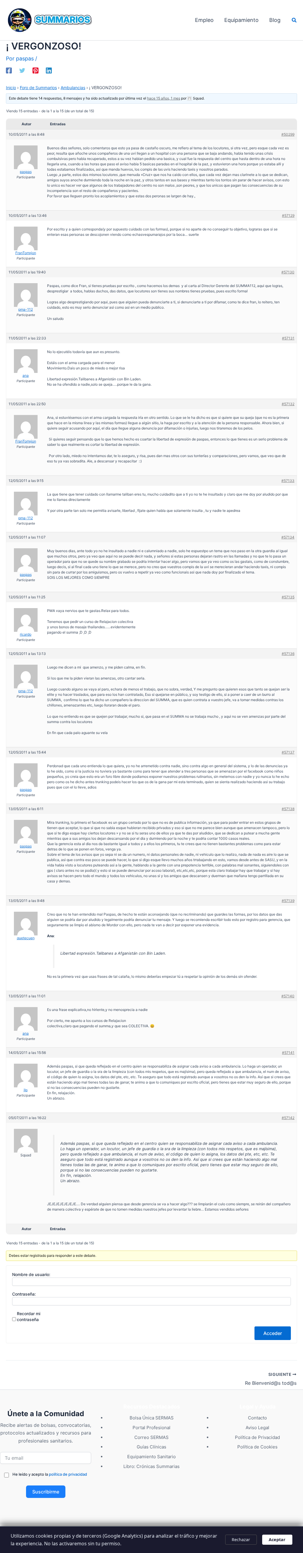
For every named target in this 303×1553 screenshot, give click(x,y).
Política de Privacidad (257, 1437)
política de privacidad (68, 1474)
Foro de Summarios (38, 87)
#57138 (288, 809)
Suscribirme (45, 1492)
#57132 (288, 404)
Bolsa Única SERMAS (152, 1418)
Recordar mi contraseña (28, 1316)
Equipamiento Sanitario (151, 1456)
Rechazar (241, 1539)
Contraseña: (24, 1293)
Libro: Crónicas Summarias (151, 1466)
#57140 (287, 996)
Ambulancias (73, 87)
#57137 (288, 752)
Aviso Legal (257, 1427)
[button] (294, 20)
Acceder (272, 1333)
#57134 (287, 537)
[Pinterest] (35, 70)
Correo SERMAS (151, 1437)
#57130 (287, 272)
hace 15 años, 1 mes (163, 98)
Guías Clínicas (151, 1447)
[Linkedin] (49, 70)
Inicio (11, 87)
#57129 (288, 215)
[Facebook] (9, 70)
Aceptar (277, 1539)
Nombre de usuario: (31, 1274)
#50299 (287, 134)
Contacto (257, 1418)
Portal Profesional (151, 1427)
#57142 (288, 1118)
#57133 (287, 480)
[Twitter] (22, 70)
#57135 (288, 597)
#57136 (288, 653)
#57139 (288, 900)
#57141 (288, 1052)
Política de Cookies (257, 1447)
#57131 (288, 338)
